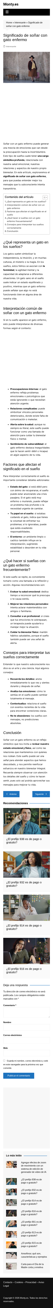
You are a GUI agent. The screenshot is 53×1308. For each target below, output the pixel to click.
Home (9, 22)
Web (5, 1048)
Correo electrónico (12, 1035)
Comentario (9, 1005)
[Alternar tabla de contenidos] (44, 197)
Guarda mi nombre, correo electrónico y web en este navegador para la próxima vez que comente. (25, 1064)
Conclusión (12, 231)
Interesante (20, 22)
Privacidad (30, 1282)
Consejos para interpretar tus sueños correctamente (25, 226)
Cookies (19, 1282)
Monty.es (11, 4)
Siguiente (39, 794)
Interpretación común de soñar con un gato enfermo (26, 206)
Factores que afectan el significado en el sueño (26, 213)
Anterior (13, 794)
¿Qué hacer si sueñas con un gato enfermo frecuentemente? (23, 219)
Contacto (7, 1282)
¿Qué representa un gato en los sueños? (26, 201)
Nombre (7, 1022)
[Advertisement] (26, 112)
